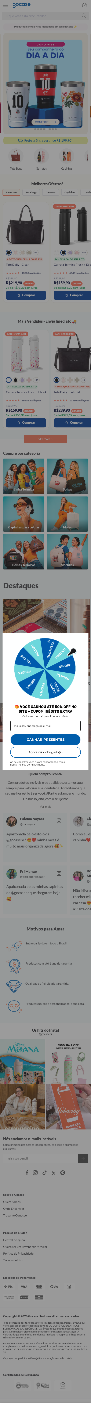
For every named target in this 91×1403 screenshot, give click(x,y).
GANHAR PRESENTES (46, 740)
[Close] (83, 638)
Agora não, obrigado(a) (46, 752)
